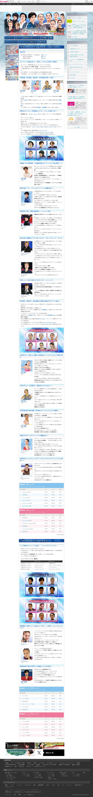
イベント (29, 4)
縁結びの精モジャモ (79, 785)
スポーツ (73, 772)
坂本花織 (44, 107)
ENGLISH (73, 4)
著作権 (19, 794)
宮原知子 (39, 107)
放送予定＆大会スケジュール (31, 37)
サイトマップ (78, 4)
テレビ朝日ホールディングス (39, 766)
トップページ (9, 37)
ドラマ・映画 (36, 772)
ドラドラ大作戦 (73, 45)
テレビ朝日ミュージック (52, 762)
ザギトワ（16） (41, 318)
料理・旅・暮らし (63, 772)
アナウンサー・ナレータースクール (66, 762)
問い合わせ (21, 766)
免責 (15, 794)
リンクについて (8, 794)
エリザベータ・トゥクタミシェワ (28, 523)
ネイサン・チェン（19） (34, 114)
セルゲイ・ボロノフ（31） (50, 126)
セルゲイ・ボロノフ (25, 505)
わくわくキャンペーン (9, 786)
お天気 (47, 785)
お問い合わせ (85, 4)
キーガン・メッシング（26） (46, 132)
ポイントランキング (11, 41)
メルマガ (53, 785)
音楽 (84, 772)
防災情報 (38, 764)
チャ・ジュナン (25, 497)
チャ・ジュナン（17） (42, 130)
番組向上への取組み (76, 764)
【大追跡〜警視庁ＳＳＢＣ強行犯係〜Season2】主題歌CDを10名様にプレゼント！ (77, 98)
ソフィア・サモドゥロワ (26, 528)
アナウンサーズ (23, 4)
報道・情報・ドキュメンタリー (11, 772)
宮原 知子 (24, 531)
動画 (51, 37)
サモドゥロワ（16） (46, 324)
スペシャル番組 (9, 778)
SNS (59, 785)
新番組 (49, 777)
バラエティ (24, 772)
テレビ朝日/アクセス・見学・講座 (49, 764)
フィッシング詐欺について (29, 794)
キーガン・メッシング (26, 503)
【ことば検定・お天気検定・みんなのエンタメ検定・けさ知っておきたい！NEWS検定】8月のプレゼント (77, 113)
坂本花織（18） (52, 315)
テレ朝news (8, 774)
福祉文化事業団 (21, 764)
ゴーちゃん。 (69, 785)
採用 (16, 766)
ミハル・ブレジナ (25, 500)
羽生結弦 (26, 100)
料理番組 (63, 774)
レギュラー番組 (26, 774)
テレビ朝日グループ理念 (20, 762)
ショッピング (34, 4)
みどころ (18, 37)
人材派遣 (78, 762)
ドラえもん (72, 77)
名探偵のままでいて (74, 48)
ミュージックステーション (76, 64)
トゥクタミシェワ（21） (50, 322)
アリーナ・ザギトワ (25, 520)
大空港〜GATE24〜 (74, 51)
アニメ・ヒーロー (50, 772)
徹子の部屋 (72, 74)
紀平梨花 (44, 309)
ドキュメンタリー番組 (10, 777)
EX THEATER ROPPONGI (10, 764)
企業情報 (7, 762)
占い (63, 785)
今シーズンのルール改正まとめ (28, 41)
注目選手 (44, 37)
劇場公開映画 (8, 4)
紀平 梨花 (24, 517)
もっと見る (77, 127)
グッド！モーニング (74, 71)
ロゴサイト (28, 766)
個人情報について (8, 766)
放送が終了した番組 (39, 777)
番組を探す (87, 2)
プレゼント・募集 (16, 4)
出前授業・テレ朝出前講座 (64, 764)
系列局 (35, 762)
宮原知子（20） (32, 315)
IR (11, 762)
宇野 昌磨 (24, 494)
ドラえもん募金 (30, 764)
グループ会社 (41, 762)
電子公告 (29, 762)
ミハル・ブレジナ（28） (37, 126)
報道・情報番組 (9, 775)
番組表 (86, 0)
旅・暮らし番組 (64, 775)
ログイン (90, 4)
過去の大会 (42, 41)
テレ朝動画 (3, 4)
